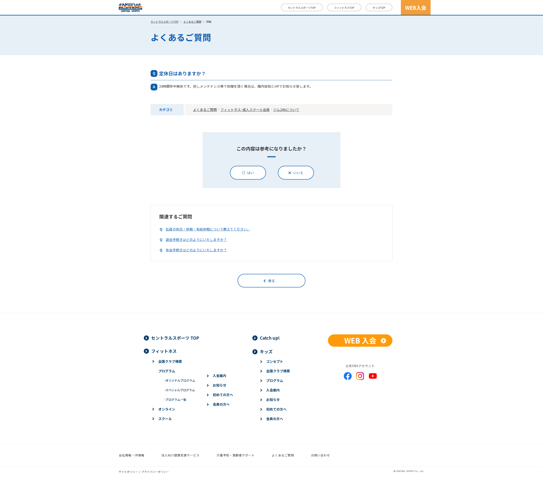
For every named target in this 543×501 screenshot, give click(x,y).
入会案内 (219, 375)
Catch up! (270, 338)
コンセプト (274, 361)
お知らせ (219, 385)
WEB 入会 (360, 340)
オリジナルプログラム (179, 380)
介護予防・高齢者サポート (236, 455)
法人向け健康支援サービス (180, 455)
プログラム (166, 370)
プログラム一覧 (175, 399)
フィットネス (344, 7)
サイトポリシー (128, 471)
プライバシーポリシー (155, 471)
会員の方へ (221, 404)
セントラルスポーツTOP (302, 7)
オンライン (166, 409)
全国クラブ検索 (170, 361)
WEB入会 (415, 7)
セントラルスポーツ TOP (175, 338)
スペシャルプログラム (179, 390)
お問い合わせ (320, 455)
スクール (165, 418)
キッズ (379, 7)
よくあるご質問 (192, 21)
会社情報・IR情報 (131, 455)
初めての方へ (223, 394)
